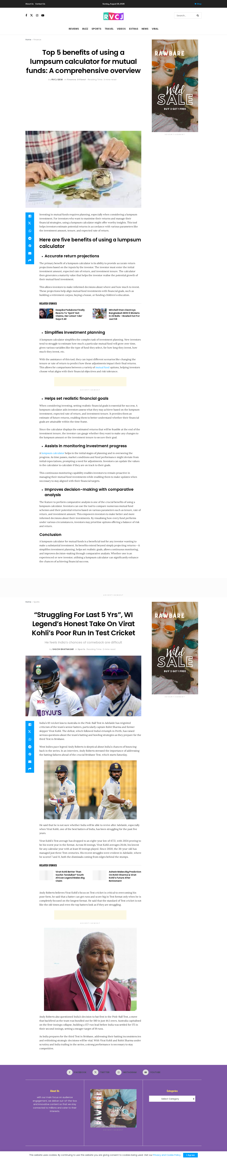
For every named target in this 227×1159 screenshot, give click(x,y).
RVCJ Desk (57, 79)
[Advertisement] (83, 104)
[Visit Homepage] (113, 15)
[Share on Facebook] (29, 216)
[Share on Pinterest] (29, 245)
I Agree (190, 1155)
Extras (133, 28)
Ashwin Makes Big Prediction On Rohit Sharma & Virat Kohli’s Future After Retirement (125, 876)
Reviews (74, 28)
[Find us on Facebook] (26, 15)
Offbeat (81, 79)
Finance (37, 39)
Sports (96, 28)
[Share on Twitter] (29, 223)
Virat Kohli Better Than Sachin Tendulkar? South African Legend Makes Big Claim (70, 876)
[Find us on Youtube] (42, 15)
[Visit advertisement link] (175, 85)
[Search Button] (198, 15)
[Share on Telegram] (29, 238)
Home (28, 39)
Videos (121, 28)
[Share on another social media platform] (29, 260)
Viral (155, 28)
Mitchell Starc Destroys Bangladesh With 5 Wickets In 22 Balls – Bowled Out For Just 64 (124, 314)
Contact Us (40, 4)
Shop (199, 4)
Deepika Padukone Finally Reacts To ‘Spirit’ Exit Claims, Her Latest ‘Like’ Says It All (70, 314)
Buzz (85, 28)
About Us (29, 4)
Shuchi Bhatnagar (63, 649)
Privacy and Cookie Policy (167, 1155)
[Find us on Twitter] (31, 15)
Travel (109, 28)
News (145, 28)
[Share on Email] (29, 253)
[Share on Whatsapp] (29, 231)
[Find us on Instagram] (37, 15)
